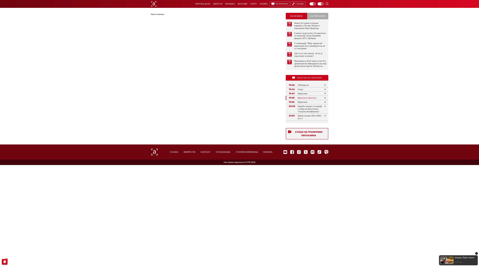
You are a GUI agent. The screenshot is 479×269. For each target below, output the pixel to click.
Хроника (230, 4)
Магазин (242, 4)
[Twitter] (306, 152)
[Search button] (327, 3)
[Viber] (326, 152)
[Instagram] (299, 152)
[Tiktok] (319, 152)
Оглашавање (223, 152)
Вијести (217, 4)
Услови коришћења (247, 152)
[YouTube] (285, 152)
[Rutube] (312, 152)
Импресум (189, 152)
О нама (174, 152)
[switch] (313, 3)
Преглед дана (203, 4)
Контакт (205, 152)
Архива (264, 4)
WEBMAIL (268, 152)
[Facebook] (292, 152)
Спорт (253, 4)
